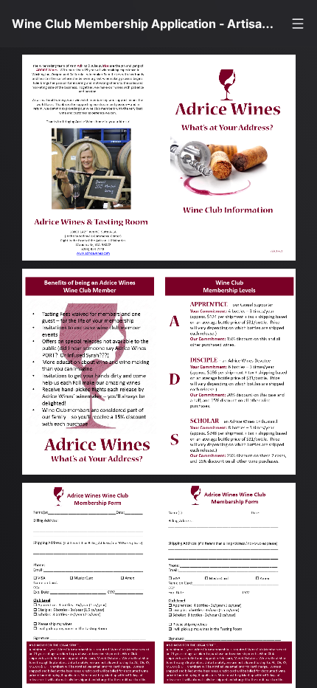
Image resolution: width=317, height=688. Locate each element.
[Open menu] (298, 23)
